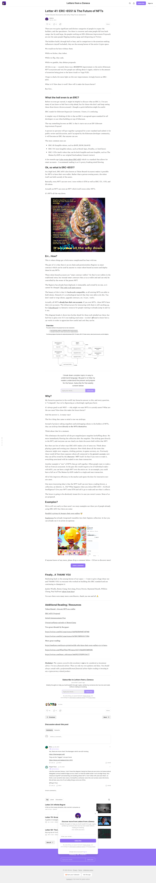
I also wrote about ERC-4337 (70, 159)
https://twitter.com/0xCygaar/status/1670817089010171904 (67, 636)
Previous (52, 717)
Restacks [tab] (57, 730)
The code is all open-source (70, 287)
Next (105, 717)
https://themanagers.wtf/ (57, 754)
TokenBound (53, 307)
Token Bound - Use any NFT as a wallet (60, 609)
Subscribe (141, 3)
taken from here (68, 591)
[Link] (42, 97)
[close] (95, 813)
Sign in (150, 3)
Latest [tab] (52, 799)
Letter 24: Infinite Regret (55, 805)
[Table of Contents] (2, 441)
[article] (78, 808)
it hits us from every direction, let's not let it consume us (62, 807)
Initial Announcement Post (55, 618)
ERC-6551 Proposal (52, 613)
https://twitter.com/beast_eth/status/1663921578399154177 (67, 654)
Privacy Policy (91, 846)
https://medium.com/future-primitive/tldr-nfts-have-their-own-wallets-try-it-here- (76, 645)
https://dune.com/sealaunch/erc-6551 (61, 760)
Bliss (50, 747)
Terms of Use (86, 845)
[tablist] (53, 730)
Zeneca (51, 18)
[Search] (130, 3)
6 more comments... (51, 790)
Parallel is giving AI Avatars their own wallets (62, 513)
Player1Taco (53, 767)
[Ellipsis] (110, 746)
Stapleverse (49, 518)
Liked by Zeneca (55, 749)
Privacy (75, 870)
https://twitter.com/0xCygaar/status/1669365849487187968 (67, 631)
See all (49, 842)
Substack (69, 879)
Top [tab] (47, 799)
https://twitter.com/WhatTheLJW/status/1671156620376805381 (69, 650)
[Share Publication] (134, 3)
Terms (80, 870)
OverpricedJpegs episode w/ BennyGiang (60, 622)
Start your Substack (73, 875)
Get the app (87, 875)
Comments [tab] (49, 730)
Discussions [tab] (59, 799)
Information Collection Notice (77, 846)
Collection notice (88, 870)
